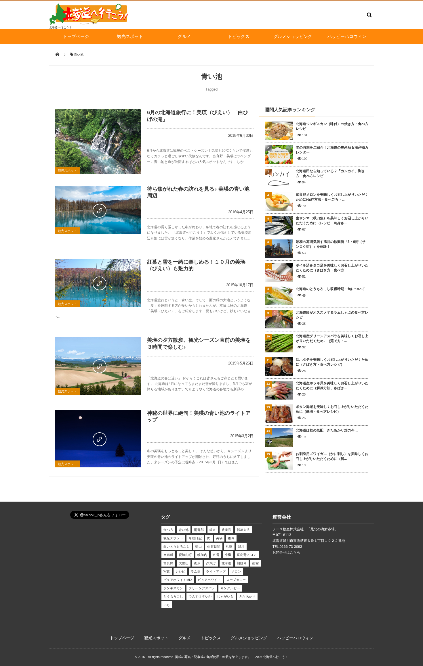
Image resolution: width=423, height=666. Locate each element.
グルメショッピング (292, 36)
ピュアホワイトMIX (177, 579)
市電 (216, 554)
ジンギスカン (173, 588)
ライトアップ (216, 571)
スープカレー (236, 579)
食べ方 (168, 529)
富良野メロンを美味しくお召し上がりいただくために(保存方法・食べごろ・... (332, 197)
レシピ (180, 571)
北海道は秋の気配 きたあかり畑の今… (327, 430)
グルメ (184, 36)
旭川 (241, 546)
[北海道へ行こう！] (89, 23)
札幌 (229, 546)
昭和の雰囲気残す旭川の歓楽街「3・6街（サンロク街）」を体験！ (330, 244)
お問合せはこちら (286, 552)
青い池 (183, 529)
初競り (242, 563)
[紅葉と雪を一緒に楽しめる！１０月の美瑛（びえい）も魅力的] (98, 283)
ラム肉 (196, 571)
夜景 (197, 563)
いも (166, 604)
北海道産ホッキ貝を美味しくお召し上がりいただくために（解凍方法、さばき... (332, 385)
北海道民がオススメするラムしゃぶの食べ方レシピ (332, 314)
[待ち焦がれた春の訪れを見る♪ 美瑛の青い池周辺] (98, 210)
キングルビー (230, 588)
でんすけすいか (200, 596)
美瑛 (219, 538)
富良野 (168, 563)
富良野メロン (247, 554)
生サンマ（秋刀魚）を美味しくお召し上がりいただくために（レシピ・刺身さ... (332, 220)
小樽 (228, 554)
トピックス (238, 36)
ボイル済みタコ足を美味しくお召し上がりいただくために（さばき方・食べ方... (332, 267)
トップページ (76, 36)
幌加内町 (185, 554)
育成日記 (195, 538)
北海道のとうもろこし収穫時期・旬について (330, 289)
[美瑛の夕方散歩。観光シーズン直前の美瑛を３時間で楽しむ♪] (98, 365)
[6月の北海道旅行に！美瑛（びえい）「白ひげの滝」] (98, 141)
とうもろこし (173, 596)
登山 (198, 546)
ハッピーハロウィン (346, 36)
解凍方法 (243, 529)
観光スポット (130, 36)
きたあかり (247, 596)
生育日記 (213, 546)
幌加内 (202, 554)
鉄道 (212, 529)
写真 (166, 571)
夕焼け (211, 563)
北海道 (226, 563)
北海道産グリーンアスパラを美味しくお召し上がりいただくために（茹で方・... (332, 338)
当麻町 (168, 554)
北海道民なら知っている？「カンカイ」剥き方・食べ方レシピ (330, 173)
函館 (255, 563)
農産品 (226, 529)
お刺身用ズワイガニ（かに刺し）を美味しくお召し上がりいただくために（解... (332, 456)
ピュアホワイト (209, 579)
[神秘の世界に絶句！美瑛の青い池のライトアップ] (98, 438)
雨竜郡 (199, 529)
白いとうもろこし (176, 546)
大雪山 (183, 563)
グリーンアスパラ (201, 588)
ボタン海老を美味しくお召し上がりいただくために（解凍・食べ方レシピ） (332, 409)
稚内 (231, 538)
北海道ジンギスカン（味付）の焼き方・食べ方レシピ (332, 126)
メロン (236, 571)
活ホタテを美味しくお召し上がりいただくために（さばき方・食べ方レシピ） (332, 362)
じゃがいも (225, 596)
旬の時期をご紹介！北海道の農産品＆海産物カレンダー (332, 149)
